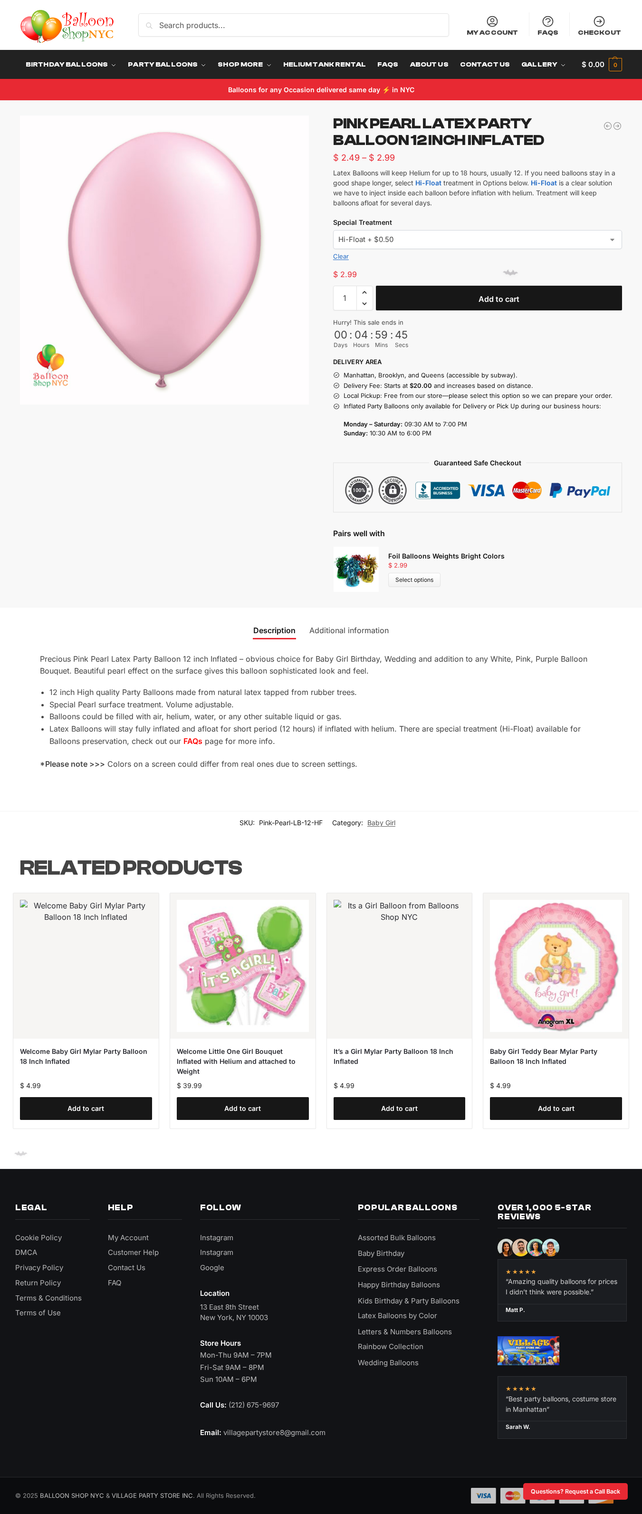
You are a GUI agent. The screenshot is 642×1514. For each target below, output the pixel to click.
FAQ (114, 1282)
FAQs (548, 32)
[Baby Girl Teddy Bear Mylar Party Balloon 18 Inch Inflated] (556, 966)
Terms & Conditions (48, 1297)
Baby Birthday (381, 1253)
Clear (341, 256)
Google (212, 1267)
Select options (414, 579)
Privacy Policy (39, 1267)
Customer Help (133, 1252)
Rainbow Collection (390, 1346)
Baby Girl (381, 823)
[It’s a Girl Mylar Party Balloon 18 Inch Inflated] (399, 966)
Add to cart (499, 299)
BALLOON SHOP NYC (72, 1495)
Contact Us (126, 1267)
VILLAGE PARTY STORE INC (152, 1495)
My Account (492, 32)
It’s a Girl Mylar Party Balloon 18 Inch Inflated (393, 1056)
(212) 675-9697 (254, 1404)
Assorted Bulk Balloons (397, 1237)
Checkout (599, 32)
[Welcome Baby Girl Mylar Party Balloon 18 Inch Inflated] (617, 126)
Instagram (216, 1237)
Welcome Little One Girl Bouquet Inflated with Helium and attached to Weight (236, 1061)
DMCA (26, 1252)
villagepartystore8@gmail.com (274, 1432)
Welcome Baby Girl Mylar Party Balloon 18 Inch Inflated (83, 1056)
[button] (602, 64)
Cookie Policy (38, 1237)
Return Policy (38, 1282)
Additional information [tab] (349, 630)
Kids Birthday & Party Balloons (409, 1300)
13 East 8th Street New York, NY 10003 (234, 1312)
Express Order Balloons (397, 1268)
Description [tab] (274, 630)
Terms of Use (38, 1312)
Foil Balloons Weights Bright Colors (446, 556)
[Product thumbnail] (360, 569)
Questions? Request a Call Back (575, 1491)
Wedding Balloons (388, 1362)
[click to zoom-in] (164, 260)
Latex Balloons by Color (397, 1315)
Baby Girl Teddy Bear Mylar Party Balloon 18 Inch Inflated (543, 1056)
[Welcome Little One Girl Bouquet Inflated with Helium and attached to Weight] (608, 126)
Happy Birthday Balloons (399, 1284)
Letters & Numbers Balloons (405, 1331)
